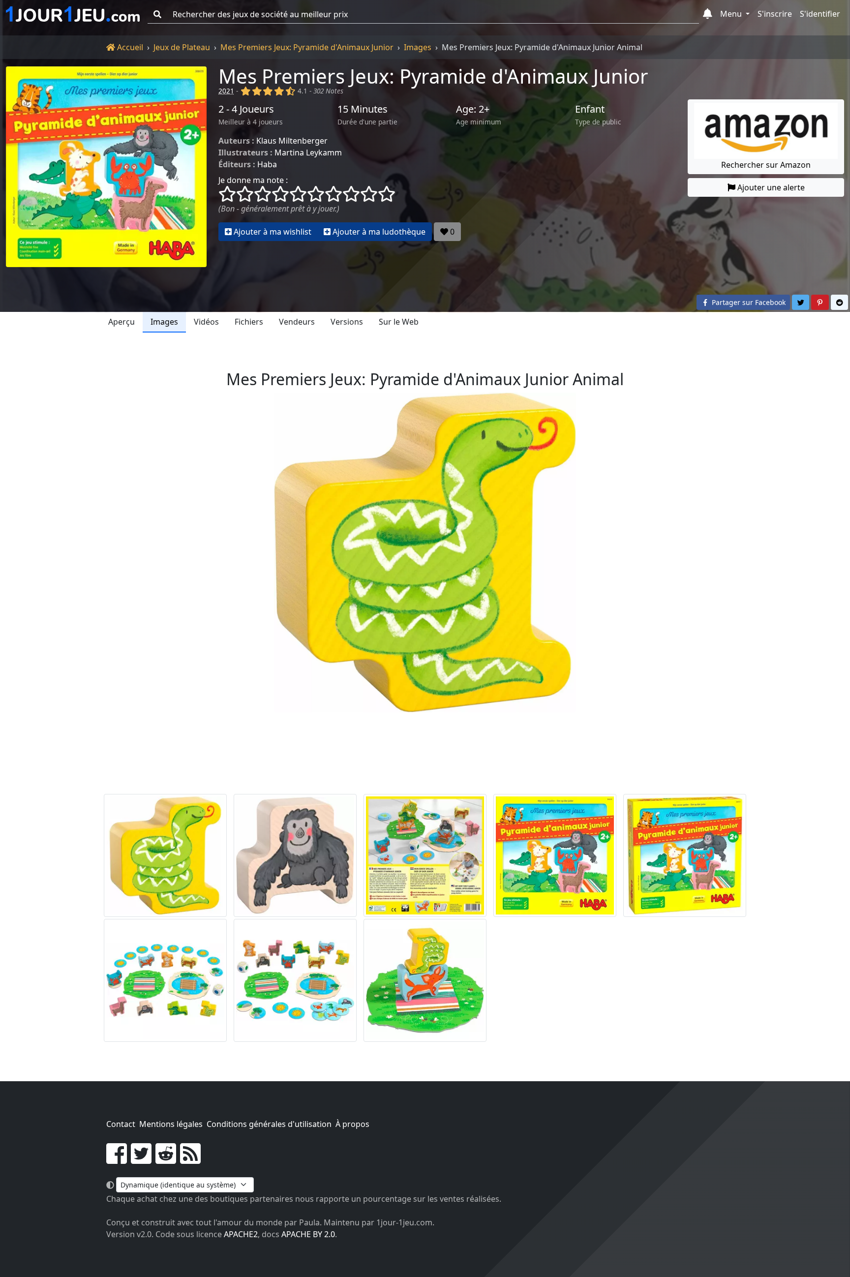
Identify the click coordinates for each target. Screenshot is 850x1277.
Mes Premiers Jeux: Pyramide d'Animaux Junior (307, 47)
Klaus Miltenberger (292, 140)
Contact (120, 1124)
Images (417, 47)
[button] (707, 14)
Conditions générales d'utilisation (269, 1124)
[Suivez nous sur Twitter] (141, 1159)
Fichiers (249, 321)
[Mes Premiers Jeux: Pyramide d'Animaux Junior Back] (425, 855)
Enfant (590, 109)
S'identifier (820, 13)
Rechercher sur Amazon (766, 164)
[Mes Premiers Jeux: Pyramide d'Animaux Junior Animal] (165, 855)
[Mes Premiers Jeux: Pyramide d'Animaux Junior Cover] (555, 855)
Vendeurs (297, 321)
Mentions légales (171, 1124)
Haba (267, 164)
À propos (352, 1124)
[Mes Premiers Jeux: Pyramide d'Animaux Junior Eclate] (165, 980)
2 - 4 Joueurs (246, 109)
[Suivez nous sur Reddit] (165, 1159)
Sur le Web (399, 321)
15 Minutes (362, 109)
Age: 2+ (472, 109)
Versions (347, 321)
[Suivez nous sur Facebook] (116, 1159)
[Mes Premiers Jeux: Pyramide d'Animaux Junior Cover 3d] (685, 855)
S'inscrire (775, 13)
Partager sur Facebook (748, 302)
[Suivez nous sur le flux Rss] (190, 1159)
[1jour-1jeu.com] (73, 14)
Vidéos (206, 321)
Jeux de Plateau (181, 47)
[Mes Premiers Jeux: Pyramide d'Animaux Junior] (106, 166)
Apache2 (241, 1234)
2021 (226, 90)
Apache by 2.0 (308, 1234)
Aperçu (121, 321)
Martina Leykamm (308, 152)
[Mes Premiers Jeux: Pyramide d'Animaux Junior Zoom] (425, 980)
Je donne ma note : (253, 180)
